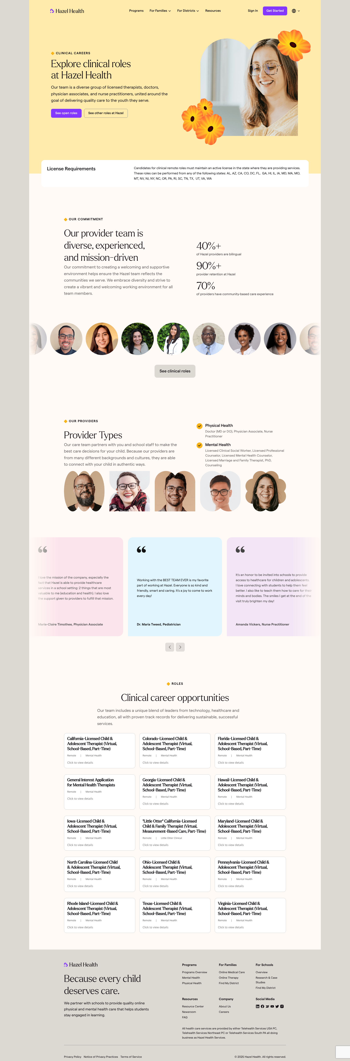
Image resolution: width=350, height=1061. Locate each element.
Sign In (253, 11)
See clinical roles (175, 371)
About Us (225, 1006)
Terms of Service (131, 1057)
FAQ (184, 1017)
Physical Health (192, 983)
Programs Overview (194, 972)
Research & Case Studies (266, 980)
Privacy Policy (72, 1057)
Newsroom (189, 1012)
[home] (67, 10)
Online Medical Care (232, 972)
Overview (262, 972)
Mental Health (191, 977)
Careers (224, 1012)
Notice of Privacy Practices (101, 1057)
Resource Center (193, 1006)
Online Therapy (228, 977)
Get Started (275, 11)
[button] (160, 10)
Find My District (229, 983)
